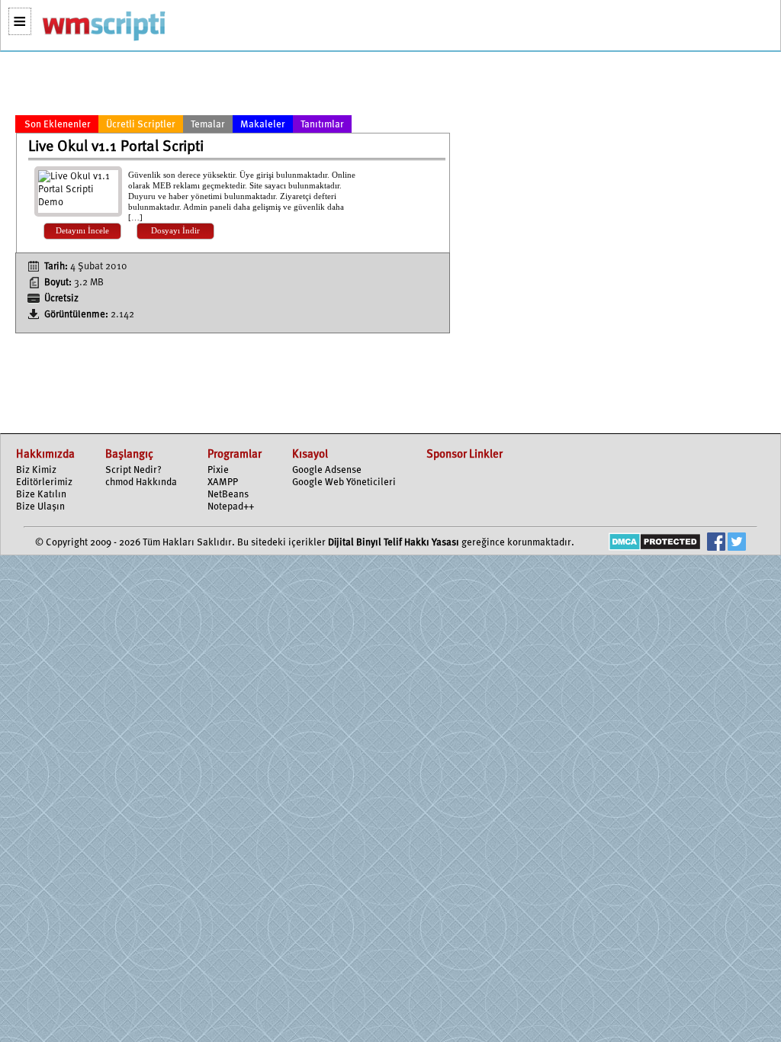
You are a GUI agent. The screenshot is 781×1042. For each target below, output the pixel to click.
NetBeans (228, 495)
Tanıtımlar (322, 125)
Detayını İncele (82, 231)
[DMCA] (655, 543)
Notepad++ (230, 507)
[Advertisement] (232, 86)
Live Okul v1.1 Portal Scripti (116, 147)
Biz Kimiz (36, 470)
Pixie (218, 470)
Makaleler (262, 125)
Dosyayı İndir (175, 231)
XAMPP (222, 482)
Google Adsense (327, 470)
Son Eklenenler (57, 125)
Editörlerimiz (44, 482)
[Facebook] (716, 543)
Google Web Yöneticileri (344, 482)
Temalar (208, 125)
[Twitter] (737, 543)
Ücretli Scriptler (140, 125)
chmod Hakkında (141, 482)
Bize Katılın (41, 495)
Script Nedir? (133, 470)
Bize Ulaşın (40, 507)
